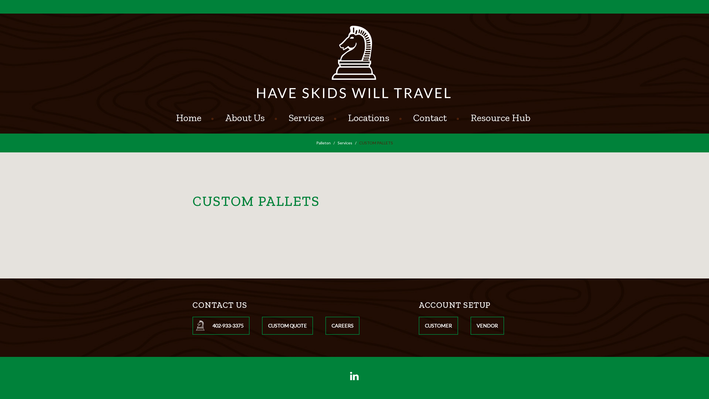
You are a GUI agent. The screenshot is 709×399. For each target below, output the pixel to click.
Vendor (487, 326)
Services (306, 118)
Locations (368, 118)
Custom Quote (287, 326)
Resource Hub (500, 118)
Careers (342, 326)
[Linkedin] (354, 376)
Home (188, 118)
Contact (430, 118)
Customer (438, 326)
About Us (245, 118)
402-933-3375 (227, 326)
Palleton (323, 142)
